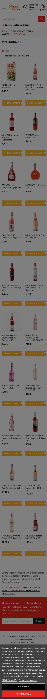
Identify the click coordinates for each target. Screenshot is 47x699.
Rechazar (23, 686)
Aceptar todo (23, 693)
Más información (9, 680)
